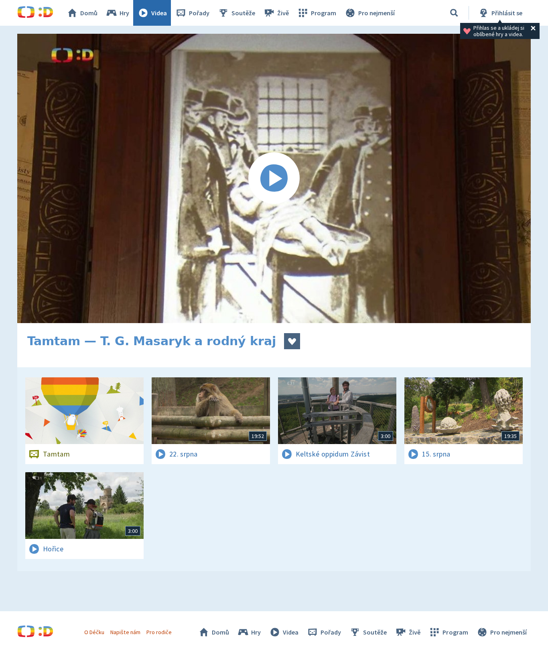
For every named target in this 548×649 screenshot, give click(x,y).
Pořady (199, 13)
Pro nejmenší (376, 13)
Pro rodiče (159, 632)
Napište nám (125, 632)
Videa (159, 13)
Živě (283, 13)
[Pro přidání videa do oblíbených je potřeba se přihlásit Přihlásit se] (292, 341)
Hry (124, 13)
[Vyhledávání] (454, 13)
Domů (88, 13)
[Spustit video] (274, 178)
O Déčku (94, 632)
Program (323, 13)
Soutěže (243, 13)
